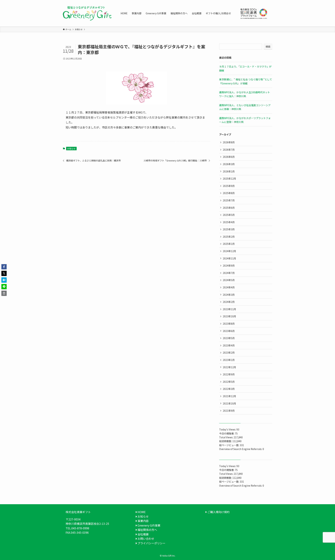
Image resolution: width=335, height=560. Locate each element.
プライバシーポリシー (151, 543)
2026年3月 (229, 164)
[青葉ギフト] (87, 13)
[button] (4, 266)
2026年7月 (229, 149)
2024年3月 (229, 294)
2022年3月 (229, 389)
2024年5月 (229, 280)
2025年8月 (229, 193)
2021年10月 (229, 403)
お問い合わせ (145, 538)
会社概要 (143, 534)
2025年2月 (229, 236)
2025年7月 (229, 200)
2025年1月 (229, 243)
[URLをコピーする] (4, 293)
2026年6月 (229, 156)
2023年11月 (229, 309)
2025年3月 (229, 229)
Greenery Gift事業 (148, 525)
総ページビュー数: (229, 445)
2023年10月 (229, 316)
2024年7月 (229, 273)
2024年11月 (229, 258)
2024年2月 (229, 302)
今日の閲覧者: (227, 433)
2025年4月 (229, 222)
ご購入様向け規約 (218, 512)
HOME (141, 512)
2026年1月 (229, 171)
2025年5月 (229, 215)
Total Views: (226, 437)
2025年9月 (229, 186)
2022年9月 (229, 374)
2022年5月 (229, 381)
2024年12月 (229, 251)
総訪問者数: (225, 441)
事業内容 (143, 521)
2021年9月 (229, 410)
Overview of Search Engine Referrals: (241, 449)
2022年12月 (229, 367)
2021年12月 (229, 396)
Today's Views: (227, 429)
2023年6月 (229, 331)
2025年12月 (229, 178)
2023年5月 (229, 338)
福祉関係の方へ (147, 530)
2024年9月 (229, 265)
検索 (268, 46)
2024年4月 (229, 287)
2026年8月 (229, 142)
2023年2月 (229, 352)
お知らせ (71, 148)
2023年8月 (229, 323)
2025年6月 (229, 207)
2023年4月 (229, 345)
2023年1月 (229, 360)
